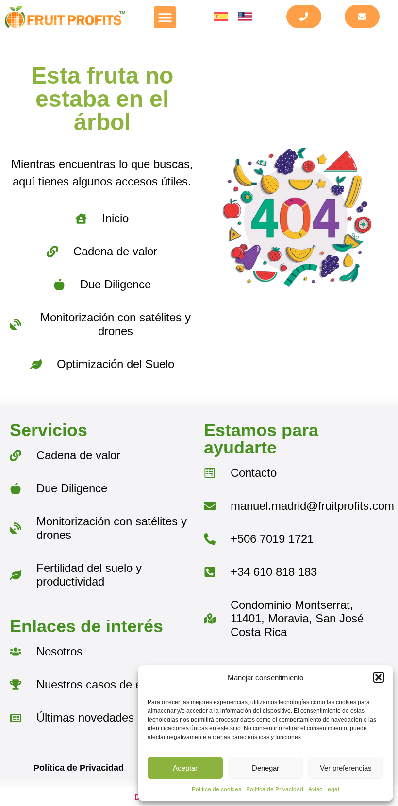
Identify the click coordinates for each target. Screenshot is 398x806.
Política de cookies (216, 789)
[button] (378, 677)
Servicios (48, 430)
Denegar (265, 768)
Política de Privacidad (274, 789)
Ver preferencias (346, 768)
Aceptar (185, 768)
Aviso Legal (323, 789)
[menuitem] (221, 16)
